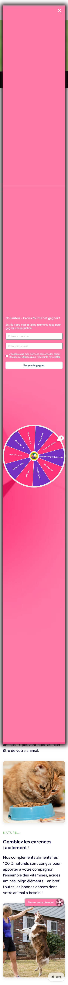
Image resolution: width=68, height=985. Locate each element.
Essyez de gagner (34, 365)
